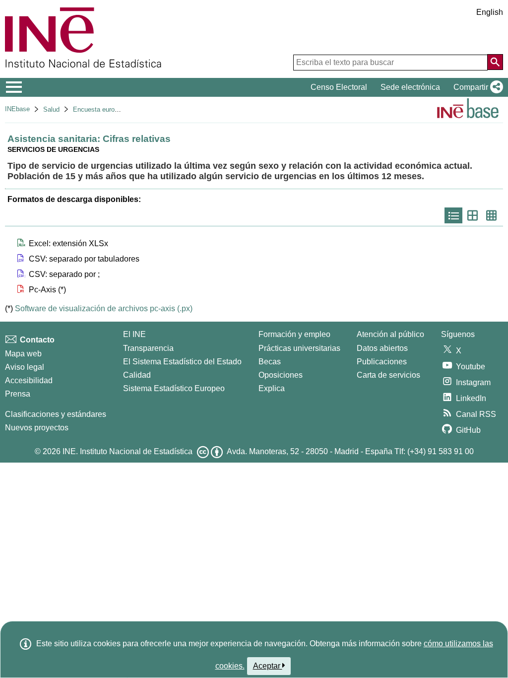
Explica (271, 388)
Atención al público (390, 334)
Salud (51, 109)
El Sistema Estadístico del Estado (182, 361)
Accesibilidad (29, 380)
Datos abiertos (382, 348)
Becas (269, 361)
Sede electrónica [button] (410, 87)
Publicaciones (382, 361)
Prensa (17, 394)
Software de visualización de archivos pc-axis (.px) (103, 308)
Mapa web (23, 353)
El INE (134, 334)
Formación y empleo (294, 334)
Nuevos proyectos (36, 427)
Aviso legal (24, 367)
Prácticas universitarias (299, 348)
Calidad (137, 375)
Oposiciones (280, 375)
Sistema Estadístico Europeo (174, 388)
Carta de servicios (388, 375)
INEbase (17, 109)
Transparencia (148, 348)
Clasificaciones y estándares (55, 414)
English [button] (489, 12)
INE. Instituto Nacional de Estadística (127, 451)
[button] (476, 87)
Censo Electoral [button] (339, 87)
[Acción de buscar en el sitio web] (495, 62)
